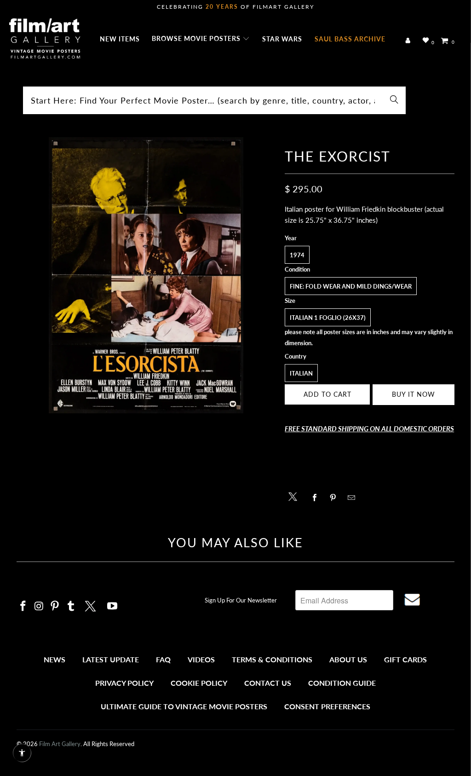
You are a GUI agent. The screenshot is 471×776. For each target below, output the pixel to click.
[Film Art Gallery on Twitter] (91, 604)
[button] (201, 39)
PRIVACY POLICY (124, 682)
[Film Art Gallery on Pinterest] (55, 606)
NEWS (54, 659)
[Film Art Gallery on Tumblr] (71, 606)
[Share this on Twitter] (295, 496)
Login (409, 40)
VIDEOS (201, 659)
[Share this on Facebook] (317, 497)
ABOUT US (348, 659)
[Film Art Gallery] (44, 39)
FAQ (163, 659)
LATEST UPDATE (110, 659)
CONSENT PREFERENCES (327, 706)
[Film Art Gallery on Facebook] (23, 606)
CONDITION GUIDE (342, 682)
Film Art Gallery (59, 743)
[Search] (394, 100)
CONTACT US (267, 682)
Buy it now (413, 394)
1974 (297, 255)
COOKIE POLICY (199, 682)
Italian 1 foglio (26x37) (328, 317)
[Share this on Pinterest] (335, 497)
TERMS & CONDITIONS (272, 659)
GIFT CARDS (405, 659)
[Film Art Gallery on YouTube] (112, 606)
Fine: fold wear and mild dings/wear (351, 286)
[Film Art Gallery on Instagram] (39, 606)
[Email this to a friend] (353, 497)
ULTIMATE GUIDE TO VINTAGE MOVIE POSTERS (184, 706)
